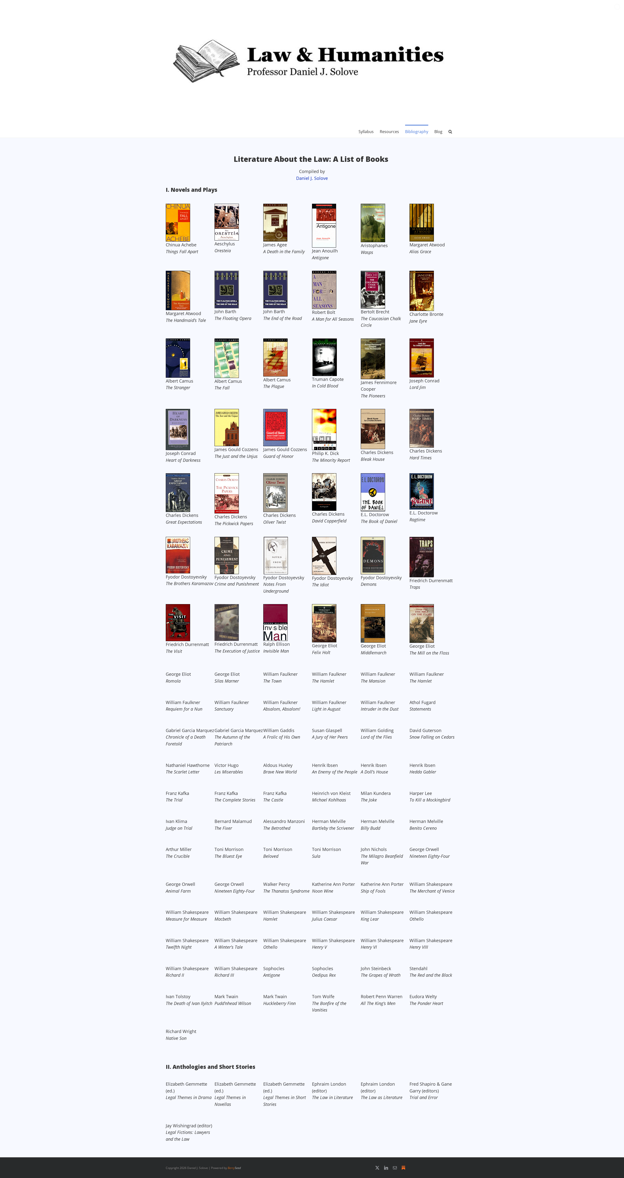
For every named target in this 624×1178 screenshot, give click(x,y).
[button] (450, 131)
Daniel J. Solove (312, 178)
